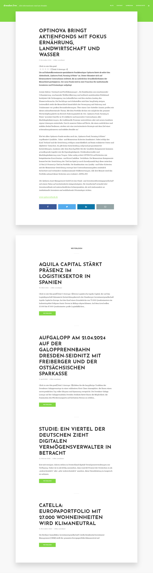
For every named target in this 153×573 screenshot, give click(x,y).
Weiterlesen (47, 313)
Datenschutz (140, 5)
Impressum (129, 5)
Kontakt (120, 5)
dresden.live (10, 6)
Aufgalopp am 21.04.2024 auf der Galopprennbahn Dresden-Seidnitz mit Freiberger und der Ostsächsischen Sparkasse (72, 356)
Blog (112, 5)
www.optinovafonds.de (48, 197)
